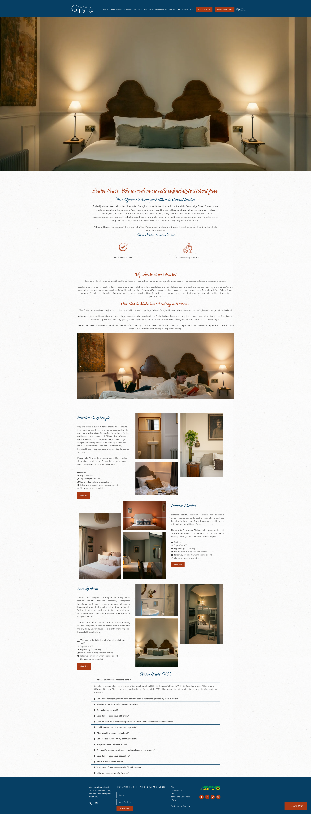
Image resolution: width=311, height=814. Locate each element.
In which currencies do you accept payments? (117, 727)
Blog (173, 787)
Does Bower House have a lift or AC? (113, 716)
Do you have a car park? (107, 710)
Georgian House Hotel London (83, 9)
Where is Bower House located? (110, 761)
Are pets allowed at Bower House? (112, 744)
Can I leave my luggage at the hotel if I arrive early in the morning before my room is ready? (137, 699)
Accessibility (176, 790)
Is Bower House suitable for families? (113, 773)
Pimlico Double (183, 505)
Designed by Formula (180, 806)
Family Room (87, 588)
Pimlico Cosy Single (93, 417)
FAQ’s (173, 800)
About (173, 793)
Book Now (204, 9)
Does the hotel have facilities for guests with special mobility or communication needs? (135, 721)
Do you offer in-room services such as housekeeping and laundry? (126, 750)
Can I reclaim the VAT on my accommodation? (117, 739)
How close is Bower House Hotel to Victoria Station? (119, 767)
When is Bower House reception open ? (114, 680)
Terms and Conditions (180, 797)
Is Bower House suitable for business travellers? (117, 704)
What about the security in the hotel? (113, 733)
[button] (80, 365)
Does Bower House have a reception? (113, 756)
